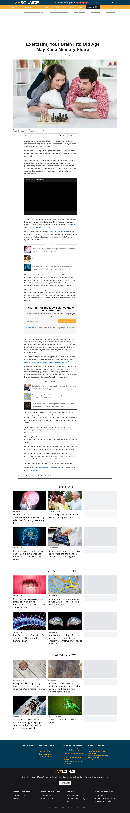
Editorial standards (48, 799)
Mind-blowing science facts (96, 760)
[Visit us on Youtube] (80, 3)
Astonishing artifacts (45, 756)
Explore (81, 7)
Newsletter (74, 135)
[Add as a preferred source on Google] (65, 783)
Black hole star (95, 12)
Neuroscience (67, 41)
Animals (19, 7)
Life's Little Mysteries (45, 749)
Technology (72, 7)
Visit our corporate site (98, 777)
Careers (16, 799)
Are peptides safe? (79, 12)
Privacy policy (19, 795)
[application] (50, 196)
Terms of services (47, 326)
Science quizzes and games (97, 749)
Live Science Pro (110, 12)
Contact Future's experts (50, 792)
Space (64, 7)
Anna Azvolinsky (56, 55)
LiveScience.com (33, 470)
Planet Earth (55, 7)
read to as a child (43, 283)
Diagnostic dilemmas (45, 754)
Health (38, 7)
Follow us (64, 135)
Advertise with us (74, 795)
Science (45, 7)
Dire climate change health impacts (33, 12)
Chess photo (24, 131)
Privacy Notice (30, 327)
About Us (71, 792)
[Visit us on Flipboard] (83, 3)
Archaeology (29, 7)
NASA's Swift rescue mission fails (59, 12)
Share (28, 135)
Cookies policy (46, 795)
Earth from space (44, 751)
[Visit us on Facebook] (71, 3)
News (79, 55)
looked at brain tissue (57, 232)
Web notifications (101, 795)
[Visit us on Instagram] (77, 3)
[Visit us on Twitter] (74, 3)
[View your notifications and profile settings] (113, 2)
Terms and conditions (103, 792)
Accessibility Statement (23, 792)
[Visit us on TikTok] (86, 3)
